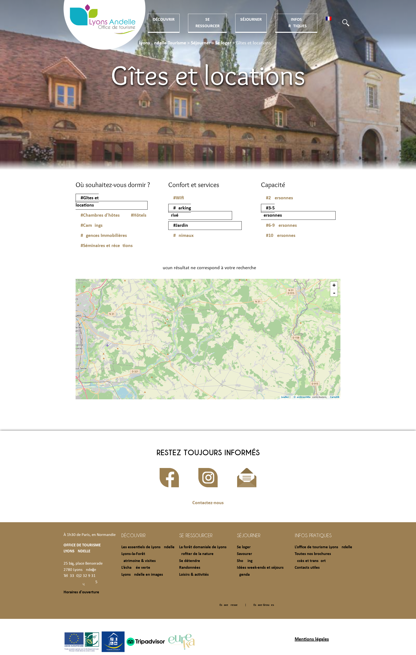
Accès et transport (310, 561)
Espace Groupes (264, 605)
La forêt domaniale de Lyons (203, 547)
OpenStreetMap (303, 397)
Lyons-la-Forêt (133, 554)
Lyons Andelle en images (142, 575)
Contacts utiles (307, 568)
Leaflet (285, 397)
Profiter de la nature (196, 554)
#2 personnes (279, 198)
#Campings (92, 225)
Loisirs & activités (194, 575)
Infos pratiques (313, 535)
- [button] (334, 292)
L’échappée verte (135, 568)
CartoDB (334, 397)
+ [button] (334, 285)
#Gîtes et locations (87, 202)
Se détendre (189, 561)
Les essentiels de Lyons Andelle (148, 547)
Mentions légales (312, 639)
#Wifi (178, 198)
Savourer (244, 554)
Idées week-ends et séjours (260, 568)
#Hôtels (138, 215)
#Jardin (180, 225)
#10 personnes (280, 235)
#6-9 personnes (281, 225)
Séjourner (251, 19)
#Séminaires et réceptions (107, 245)
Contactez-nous (208, 503)
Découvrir (164, 19)
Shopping (245, 561)
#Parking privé (179, 212)
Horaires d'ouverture (81, 592)
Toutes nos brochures (313, 554)
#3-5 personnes (271, 212)
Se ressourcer (195, 535)
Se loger (244, 547)
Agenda (243, 575)
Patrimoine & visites (138, 561)
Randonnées (189, 568)
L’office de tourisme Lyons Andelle (323, 547)
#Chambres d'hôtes (100, 215)
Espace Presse (229, 605)
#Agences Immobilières (104, 235)
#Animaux (183, 235)
